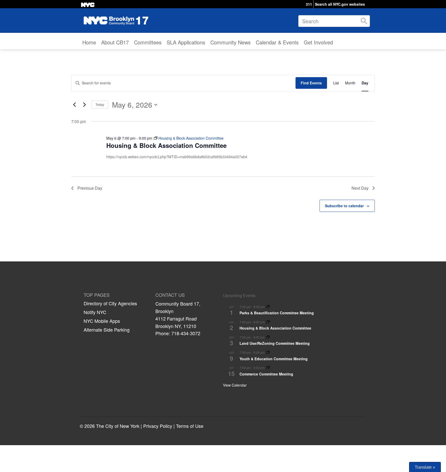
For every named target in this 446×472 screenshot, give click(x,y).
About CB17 (115, 42)
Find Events (311, 82)
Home (89, 42)
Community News (230, 42)
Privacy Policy (157, 425)
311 (309, 4)
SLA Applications (186, 42)
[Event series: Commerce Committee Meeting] (268, 367)
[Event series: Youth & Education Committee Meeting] (268, 352)
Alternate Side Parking (107, 329)
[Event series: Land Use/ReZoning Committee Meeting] (268, 337)
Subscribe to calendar (344, 205)
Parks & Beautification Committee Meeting (277, 312)
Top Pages (97, 295)
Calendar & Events (277, 42)
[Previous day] (74, 105)
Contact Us (170, 295)
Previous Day (89, 188)
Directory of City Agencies (110, 303)
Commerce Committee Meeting (266, 374)
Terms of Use (189, 425)
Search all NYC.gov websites (340, 4)
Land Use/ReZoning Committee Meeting (275, 343)
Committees (148, 42)
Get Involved (318, 42)
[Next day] (84, 105)
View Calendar (235, 385)
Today (99, 104)
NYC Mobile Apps (102, 320)
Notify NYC (95, 312)
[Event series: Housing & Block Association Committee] (268, 322)
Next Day (360, 188)
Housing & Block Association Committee (166, 145)
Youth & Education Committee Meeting (274, 358)
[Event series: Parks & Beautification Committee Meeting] (268, 307)
